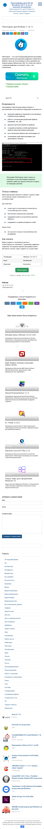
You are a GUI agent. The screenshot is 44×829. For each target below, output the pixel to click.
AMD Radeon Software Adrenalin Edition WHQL (19, 364)
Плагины (8, 660)
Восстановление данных (13, 604)
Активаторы (9, 566)
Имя (3, 500)
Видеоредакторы (11, 601)
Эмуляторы (9, 708)
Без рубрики (9, 577)
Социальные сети (11, 698)
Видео (7, 587)
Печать (7, 656)
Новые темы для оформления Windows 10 (18, 479)
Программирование (11, 667)
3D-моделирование (11, 559)
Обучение (8, 646)
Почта (7, 663)
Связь (7, 680)
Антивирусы (9, 570)
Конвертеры (9, 635)
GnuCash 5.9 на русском (21, 725)
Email (4, 507)
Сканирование (10, 691)
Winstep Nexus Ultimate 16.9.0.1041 (20, 335)
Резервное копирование (13, 677)
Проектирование (10, 670)
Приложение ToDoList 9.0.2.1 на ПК (25, 745)
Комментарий (7, 514)
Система (21, 30)
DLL (6, 563)
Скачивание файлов (12, 694)
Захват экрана (10, 629)
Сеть (6, 684)
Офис (6, 653)
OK (22, 826)
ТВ (5, 701)
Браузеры (8, 584)
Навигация (8, 642)
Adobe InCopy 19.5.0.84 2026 (22, 796)
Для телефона (10, 622)
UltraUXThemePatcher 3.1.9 (17, 393)
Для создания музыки (12, 618)
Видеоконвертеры (11, 591)
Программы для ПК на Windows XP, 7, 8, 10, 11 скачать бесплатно (22, 5)
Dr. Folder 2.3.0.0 (12, 423)
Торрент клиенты (11, 705)
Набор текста (9, 639)
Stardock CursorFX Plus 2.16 (17, 450)
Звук (6, 632)
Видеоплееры (9, 597)
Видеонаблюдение (11, 594)
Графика (8, 608)
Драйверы (8, 625)
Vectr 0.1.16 (16, 714)
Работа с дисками (11, 674)
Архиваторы (9, 573)
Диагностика (9, 611)
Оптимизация (9, 649)
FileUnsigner (22, 270)
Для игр (7, 615)
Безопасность (10, 580)
